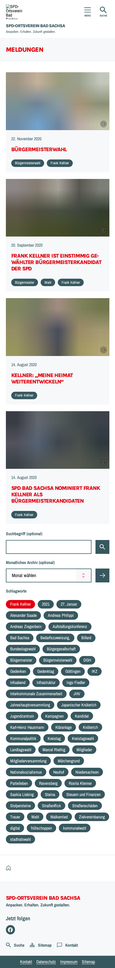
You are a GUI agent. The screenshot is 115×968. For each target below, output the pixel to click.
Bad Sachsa (19, 638)
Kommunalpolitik (23, 738)
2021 (45, 604)
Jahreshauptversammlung (30, 705)
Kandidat (82, 716)
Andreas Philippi (61, 615)
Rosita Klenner (80, 783)
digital (15, 828)
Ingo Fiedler (76, 682)
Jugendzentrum (22, 716)
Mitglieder (84, 750)
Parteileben (19, 783)
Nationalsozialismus (26, 772)
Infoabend (17, 682)
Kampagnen (54, 716)
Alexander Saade (23, 615)
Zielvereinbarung (92, 817)
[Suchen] (102, 547)
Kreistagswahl (83, 738)
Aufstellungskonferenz (70, 626)
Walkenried (59, 817)
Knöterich (90, 727)
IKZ (94, 671)
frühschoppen (41, 828)
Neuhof (58, 772)
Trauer (15, 817)
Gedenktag (45, 671)
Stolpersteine (20, 806)
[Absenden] (102, 575)
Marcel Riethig (54, 750)
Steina (50, 794)
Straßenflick (51, 806)
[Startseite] (10, 868)
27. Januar (69, 604)
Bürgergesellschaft (61, 649)
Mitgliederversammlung (28, 761)
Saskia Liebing (22, 794)
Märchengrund (69, 761)
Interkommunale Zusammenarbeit (36, 694)
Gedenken (18, 671)
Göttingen (72, 671)
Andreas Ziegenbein (25, 626)
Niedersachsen (87, 772)
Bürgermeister (21, 660)
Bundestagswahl (23, 649)
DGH (87, 660)
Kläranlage (63, 727)
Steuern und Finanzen (83, 794)
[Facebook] (10, 929)
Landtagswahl (20, 750)
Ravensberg (48, 783)
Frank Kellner (20, 604)
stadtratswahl (20, 839)
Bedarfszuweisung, (55, 638)
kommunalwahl (74, 828)
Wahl (35, 817)
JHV (77, 694)
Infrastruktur (46, 682)
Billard (86, 638)
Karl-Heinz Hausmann (27, 727)
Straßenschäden (85, 806)
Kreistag (54, 738)
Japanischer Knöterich (78, 705)
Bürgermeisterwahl (57, 660)
